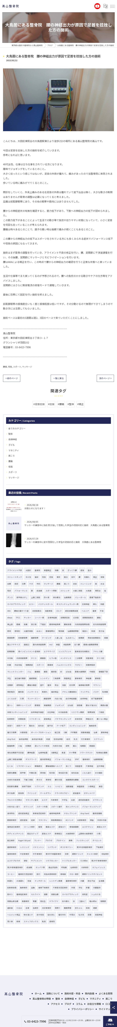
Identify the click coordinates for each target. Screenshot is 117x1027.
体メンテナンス (72, 806)
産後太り (62, 827)
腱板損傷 (67, 624)
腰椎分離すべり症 (21, 611)
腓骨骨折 (78, 678)
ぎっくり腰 (72, 570)
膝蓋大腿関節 (80, 671)
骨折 (58, 577)
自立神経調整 (71, 698)
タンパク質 (40, 867)
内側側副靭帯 (21, 658)
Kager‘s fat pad (24, 840)
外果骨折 (54, 800)
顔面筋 (92, 746)
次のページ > (105, 378)
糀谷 (56, 685)
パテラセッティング (63, 719)
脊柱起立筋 (63, 773)
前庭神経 (98, 914)
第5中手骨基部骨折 (53, 854)
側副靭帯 (67, 644)
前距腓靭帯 (22, 638)
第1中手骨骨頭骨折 (99, 860)
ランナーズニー (33, 698)
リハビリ (58, 786)
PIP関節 (74, 732)
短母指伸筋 (58, 739)
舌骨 (27, 908)
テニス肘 (100, 658)
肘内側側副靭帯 (99, 624)
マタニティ (13, 450)
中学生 (64, 800)
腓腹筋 (43, 658)
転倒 (44, 921)
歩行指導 (11, 793)
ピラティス (97, 800)
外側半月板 (101, 820)
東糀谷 (98, 590)
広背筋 (76, 617)
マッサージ (27, 366)
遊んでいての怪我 (42, 746)
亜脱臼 (26, 644)
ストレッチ (64, 590)
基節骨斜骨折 (71, 881)
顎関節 (103, 901)
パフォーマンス (21, 590)
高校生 (43, 901)
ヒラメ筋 (53, 658)
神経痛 (88, 678)
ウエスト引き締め (14, 800)
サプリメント (36, 860)
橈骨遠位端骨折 (13, 827)
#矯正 (80, 404)
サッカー (27, 617)
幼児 (68, 739)
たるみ (19, 908)
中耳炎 (72, 914)
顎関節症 (29, 665)
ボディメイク (89, 793)
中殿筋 (92, 671)
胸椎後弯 (92, 725)
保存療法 (56, 597)
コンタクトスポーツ (90, 779)
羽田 (64, 685)
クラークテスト (86, 752)
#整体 (70, 404)
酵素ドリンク (77, 854)
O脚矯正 (54, 752)
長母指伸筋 (23, 739)
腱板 (99, 617)
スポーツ (17, 366)
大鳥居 (88, 590)
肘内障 (72, 685)
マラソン (97, 685)
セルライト (35, 894)
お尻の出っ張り (13, 806)
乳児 (75, 739)
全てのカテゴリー (16, 428)
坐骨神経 (85, 604)
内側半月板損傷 (13, 779)
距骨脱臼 (58, 833)
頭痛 (56, 570)
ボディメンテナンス (15, 833)
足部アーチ (20, 725)
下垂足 (43, 624)
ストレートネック (14, 577)
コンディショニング (77, 725)
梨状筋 (52, 773)
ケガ (31, 584)
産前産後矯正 (23, 813)
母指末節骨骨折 (50, 874)
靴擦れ (45, 692)
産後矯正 (47, 719)
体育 (67, 854)
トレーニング (85, 584)
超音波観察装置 (71, 611)
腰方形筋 (58, 779)
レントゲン (44, 678)
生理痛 (101, 881)
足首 (75, 584)
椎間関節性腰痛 (72, 779)
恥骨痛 (105, 692)
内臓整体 (97, 887)
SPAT (77, 759)
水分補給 (98, 773)
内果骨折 (85, 867)
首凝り (10, 725)
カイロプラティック (70, 894)
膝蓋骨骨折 (11, 820)
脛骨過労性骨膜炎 (82, 651)
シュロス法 (95, 894)
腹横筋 (37, 671)
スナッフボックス (31, 921)
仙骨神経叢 (43, 752)
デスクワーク (31, 759)
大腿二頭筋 (77, 590)
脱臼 (66, 577)
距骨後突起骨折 (39, 813)
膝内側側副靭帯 (39, 644)
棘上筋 (10, 624)
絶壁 (95, 908)
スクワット (98, 739)
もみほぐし (70, 638)
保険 (102, 577)
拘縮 (102, 604)
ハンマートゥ (32, 692)
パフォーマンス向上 (63, 759)
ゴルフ (59, 611)
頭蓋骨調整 (85, 732)
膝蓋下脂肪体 (95, 597)
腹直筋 (54, 671)
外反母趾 (18, 665)
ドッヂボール (40, 881)
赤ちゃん (78, 908)
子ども (11, 444)
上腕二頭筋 (35, 597)
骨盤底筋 (80, 786)
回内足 (41, 725)
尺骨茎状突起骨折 (60, 887)
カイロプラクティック (16, 604)
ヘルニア (85, 611)
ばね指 (68, 671)
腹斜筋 (21, 692)
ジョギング (59, 705)
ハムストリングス (64, 665)
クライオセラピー (62, 793)
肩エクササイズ (13, 644)
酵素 (71, 840)
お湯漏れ (20, 881)
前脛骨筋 (89, 658)
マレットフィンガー (15, 671)
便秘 (25, 860)
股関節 (81, 638)
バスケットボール (45, 604)
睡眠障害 (67, 908)
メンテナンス (65, 658)
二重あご (82, 901)
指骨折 (35, 908)
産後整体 (76, 793)
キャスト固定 (92, 854)
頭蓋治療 (54, 894)
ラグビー (78, 665)
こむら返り (86, 773)
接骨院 (52, 921)
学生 (9, 678)
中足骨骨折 (24, 854)
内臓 (82, 881)
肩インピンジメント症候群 (29, 651)
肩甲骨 (23, 773)
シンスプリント (64, 651)
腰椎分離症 (32, 685)
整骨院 (37, 570)
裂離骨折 (25, 901)
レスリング (24, 847)
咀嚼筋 (83, 746)
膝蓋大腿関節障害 (90, 644)
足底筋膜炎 (36, 611)
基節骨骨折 (11, 847)
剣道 (48, 739)
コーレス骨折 (29, 827)
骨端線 (63, 874)
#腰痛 (61, 404)
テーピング (46, 638)
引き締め (84, 860)
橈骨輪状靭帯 (84, 685)
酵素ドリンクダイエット (92, 874)
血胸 (33, 887)
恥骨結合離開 (101, 752)
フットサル (85, 692)
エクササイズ (49, 651)
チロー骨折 (74, 874)
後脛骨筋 (48, 611)
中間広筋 (33, 773)
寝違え (85, 631)
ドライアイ (53, 901)
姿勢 (67, 746)
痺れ (95, 604)
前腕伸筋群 (90, 665)
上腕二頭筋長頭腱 (14, 759)
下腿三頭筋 (28, 779)
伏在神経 (51, 712)
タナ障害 (72, 752)
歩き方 (39, 779)
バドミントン (38, 847)
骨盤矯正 (47, 570)
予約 (38, 584)
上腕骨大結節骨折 (85, 833)
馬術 (9, 590)
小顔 (98, 833)
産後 (82, 570)
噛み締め (93, 901)
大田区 (28, 570)
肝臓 (88, 887)
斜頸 (93, 631)
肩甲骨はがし (21, 597)
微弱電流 (11, 692)
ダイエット (97, 840)
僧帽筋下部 (103, 671)
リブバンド (39, 786)
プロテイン (60, 840)
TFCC (18, 617)
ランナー (37, 840)
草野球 (48, 779)
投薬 (89, 914)
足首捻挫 (78, 719)
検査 (92, 820)
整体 (10, 433)
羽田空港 (78, 766)
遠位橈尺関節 (20, 678)
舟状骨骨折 (46, 908)
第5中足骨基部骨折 (84, 847)
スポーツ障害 (51, 590)
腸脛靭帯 (47, 698)
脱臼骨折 (11, 840)
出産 (73, 800)
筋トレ (10, 705)
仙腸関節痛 (98, 759)
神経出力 (89, 719)
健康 (46, 894)
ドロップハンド (70, 813)
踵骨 (94, 611)
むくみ (10, 766)
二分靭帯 (78, 658)
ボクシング (28, 806)
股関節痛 (11, 651)
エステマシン (87, 827)
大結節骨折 (70, 833)
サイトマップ (105, 1009)
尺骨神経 (89, 766)
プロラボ (48, 840)
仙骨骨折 (74, 867)
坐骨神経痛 (52, 617)
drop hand (84, 813)
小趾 (20, 746)
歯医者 (10, 908)
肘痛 (9, 665)
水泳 (102, 584)
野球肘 (17, 631)
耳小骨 (10, 921)
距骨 (18, 921)
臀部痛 (61, 631)
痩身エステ (50, 827)
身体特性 (11, 813)
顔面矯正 (67, 678)
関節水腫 (104, 705)
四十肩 (46, 597)
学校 (80, 887)
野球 (9, 631)
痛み (75, 746)
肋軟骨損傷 (11, 887)
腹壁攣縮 (33, 678)
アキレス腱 (97, 651)
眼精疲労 (38, 766)
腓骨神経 (104, 732)
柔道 (63, 752)
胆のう (10, 894)
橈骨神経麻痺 (54, 813)
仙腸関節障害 (73, 631)
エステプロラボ (13, 860)
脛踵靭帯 (11, 746)
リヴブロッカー (52, 860)
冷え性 (28, 577)
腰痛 (5, 366)
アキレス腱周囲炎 (69, 692)
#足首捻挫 (39, 404)
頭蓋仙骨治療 (12, 901)
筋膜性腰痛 (11, 773)
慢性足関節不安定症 (15, 752)
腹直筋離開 (97, 813)
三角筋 (101, 712)
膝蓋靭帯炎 (50, 631)
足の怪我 (40, 914)
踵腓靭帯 (34, 638)
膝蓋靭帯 (11, 638)
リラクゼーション (23, 766)
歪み (89, 570)
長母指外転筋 (37, 739)
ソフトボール (34, 719)
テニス (34, 658)
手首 (102, 611)
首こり (68, 766)
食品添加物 (53, 867)
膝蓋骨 (50, 665)
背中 (73, 577)
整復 (40, 827)
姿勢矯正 (20, 685)
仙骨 (95, 732)
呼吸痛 (64, 867)
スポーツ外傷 (42, 806)
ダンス (10, 597)
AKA (9, 611)
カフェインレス (98, 867)
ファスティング (82, 840)
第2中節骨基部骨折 (15, 867)
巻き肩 (34, 624)
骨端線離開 (74, 827)
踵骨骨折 (86, 759)
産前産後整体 (83, 800)
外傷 (73, 887)
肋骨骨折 (11, 719)
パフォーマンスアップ (91, 806)
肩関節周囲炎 (87, 617)
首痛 (25, 624)
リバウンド (52, 847)
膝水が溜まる (91, 705)
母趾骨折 (105, 854)
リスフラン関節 (77, 712)
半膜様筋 (23, 732)
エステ (44, 800)
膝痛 (18, 624)
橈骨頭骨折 (11, 854)
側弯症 (85, 894)
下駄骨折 (99, 847)
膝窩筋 (37, 705)
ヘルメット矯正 (13, 914)
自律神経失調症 (37, 712)
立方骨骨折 (85, 739)
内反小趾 (58, 698)
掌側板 (43, 773)
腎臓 (35, 901)
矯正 (95, 577)
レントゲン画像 (55, 881)
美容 (101, 786)
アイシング (31, 793)
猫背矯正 (54, 692)
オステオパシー (66, 847)
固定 (16, 584)
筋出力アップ (32, 833)
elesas (9, 617)
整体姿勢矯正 (45, 759)
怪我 (10, 366)
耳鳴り (57, 908)
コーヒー (11, 874)
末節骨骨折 (81, 820)
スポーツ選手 (56, 806)
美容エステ (101, 827)
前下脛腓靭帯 (96, 698)
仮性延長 (75, 773)
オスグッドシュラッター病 (67, 604)
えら (49, 786)
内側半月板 (57, 746)
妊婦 (33, 820)
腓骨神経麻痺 (54, 624)
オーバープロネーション (41, 732)
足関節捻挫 (65, 617)
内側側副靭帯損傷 (82, 624)
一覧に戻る (58, 378)
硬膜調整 (69, 786)
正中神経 (100, 766)
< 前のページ (11, 378)
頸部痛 (79, 705)
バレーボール (80, 597)
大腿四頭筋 (28, 631)
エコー (32, 604)
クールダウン (45, 793)
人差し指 (58, 638)
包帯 (24, 584)
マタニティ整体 (32, 800)
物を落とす (28, 914)
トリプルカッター (69, 860)
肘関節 (28, 746)
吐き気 (81, 914)
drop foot (11, 739)
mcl (50, 644)
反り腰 (77, 644)
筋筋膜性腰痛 (12, 786)
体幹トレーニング (23, 705)
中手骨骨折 (37, 854)
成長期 (29, 867)
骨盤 (58, 644)
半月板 (10, 658)
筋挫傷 (21, 793)
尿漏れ (10, 881)
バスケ (96, 692)
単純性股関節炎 (94, 638)
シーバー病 (39, 617)
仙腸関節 (67, 597)
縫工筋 (57, 732)
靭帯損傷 (91, 712)
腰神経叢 (31, 752)
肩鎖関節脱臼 (56, 820)
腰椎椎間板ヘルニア (54, 766)
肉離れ (87, 577)
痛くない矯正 (102, 719)
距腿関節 (47, 705)
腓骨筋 (98, 678)
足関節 (10, 685)
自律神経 (12, 439)
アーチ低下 (61, 725)
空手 (42, 685)
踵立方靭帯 (11, 732)
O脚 (65, 732)
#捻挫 (51, 404)
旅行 (38, 874)
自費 (9, 584)
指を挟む (51, 914)
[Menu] (112, 6)
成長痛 (39, 590)
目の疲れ (65, 901)
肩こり (11, 455)
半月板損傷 (62, 712)
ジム (29, 671)
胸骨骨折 (23, 887)
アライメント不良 (14, 570)
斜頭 (88, 908)
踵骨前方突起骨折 (25, 874)
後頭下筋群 (26, 786)
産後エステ (46, 833)
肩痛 (106, 638)
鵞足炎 (32, 725)
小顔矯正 (91, 786)
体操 (29, 881)
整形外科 (62, 914)
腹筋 (46, 671)
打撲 (22, 698)
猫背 (36, 577)
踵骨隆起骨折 (21, 894)
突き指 (101, 631)
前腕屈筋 (22, 719)
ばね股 (70, 705)
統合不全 (91, 881)
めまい (39, 631)
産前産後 (23, 820)
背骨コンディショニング (17, 712)
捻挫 (51, 577)
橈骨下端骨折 (43, 887)
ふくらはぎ (11, 698)
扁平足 (50, 725)
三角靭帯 (56, 678)
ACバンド (70, 820)
